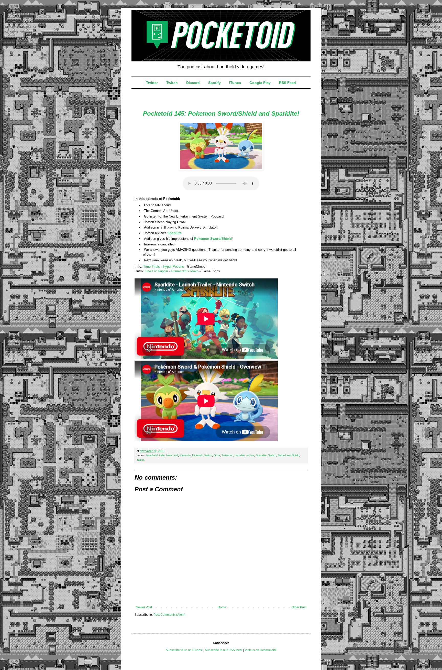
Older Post (299, 607)
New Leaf (172, 455)
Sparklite (174, 233)
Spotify (214, 83)
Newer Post (144, 607)
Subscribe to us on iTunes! (184, 650)
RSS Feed (287, 83)
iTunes (235, 83)
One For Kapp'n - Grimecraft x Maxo (171, 271)
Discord (193, 83)
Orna (217, 455)
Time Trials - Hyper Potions (163, 266)
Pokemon (227, 455)
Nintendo (185, 455)
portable (240, 455)
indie (162, 455)
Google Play (260, 83)
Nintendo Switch (202, 455)
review (250, 455)
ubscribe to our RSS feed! (224, 650)
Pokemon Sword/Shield (213, 239)
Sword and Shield (288, 455)
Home (222, 607)
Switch (272, 455)
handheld (152, 455)
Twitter (152, 83)
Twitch (172, 83)
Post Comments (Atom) (169, 615)
